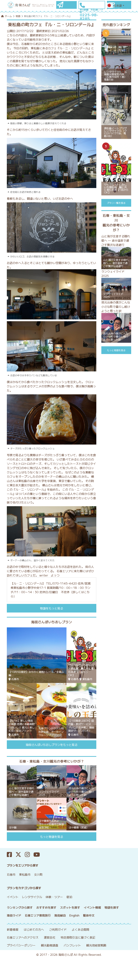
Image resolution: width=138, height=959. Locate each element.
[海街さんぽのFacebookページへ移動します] (11, 855)
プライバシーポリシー (21, 945)
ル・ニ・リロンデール (27, 583)
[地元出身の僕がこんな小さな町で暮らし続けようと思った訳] (81, 781)
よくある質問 (80, 929)
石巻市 (11, 874)
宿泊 (69, 897)
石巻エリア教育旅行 (38, 915)
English (74, 915)
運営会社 (49, 937)
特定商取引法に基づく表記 (78, 937)
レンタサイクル (32, 897)
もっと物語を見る (51, 836)
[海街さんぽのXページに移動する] (20, 855)
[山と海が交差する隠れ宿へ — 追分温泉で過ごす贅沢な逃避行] (22, 781)
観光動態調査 (49, 945)
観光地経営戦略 (96, 945)
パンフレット (72, 945)
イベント (12, 897)
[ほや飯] (22, 813)
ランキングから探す (20, 907)
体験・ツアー (54, 897)
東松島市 (25, 874)
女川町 (38, 874)
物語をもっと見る (51, 608)
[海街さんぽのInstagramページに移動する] (29, 855)
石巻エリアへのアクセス (22, 937)
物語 (18, 16)
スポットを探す (70, 907)
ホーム (8, 16)
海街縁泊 (60, 915)
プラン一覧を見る (116, 203)
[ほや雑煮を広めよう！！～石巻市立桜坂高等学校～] (51, 813)
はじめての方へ (34, 929)
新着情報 (12, 929)
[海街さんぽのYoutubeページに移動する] (38, 855)
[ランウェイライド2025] (51, 781)
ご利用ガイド (57, 929)
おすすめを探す (46, 907)
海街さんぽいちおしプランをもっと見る (51, 744)
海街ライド (14, 915)
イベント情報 (92, 907)
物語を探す (112, 907)
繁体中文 (89, 915)
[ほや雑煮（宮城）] (81, 813)
